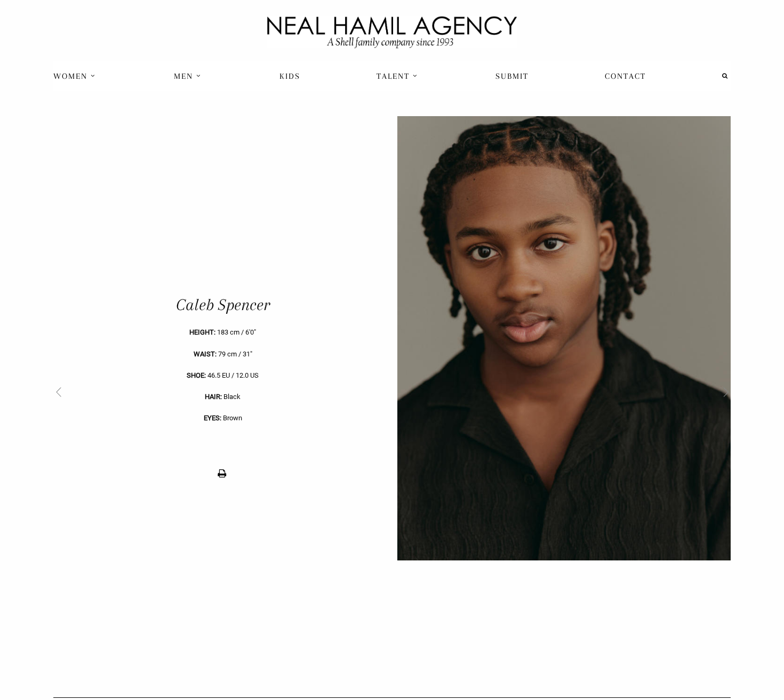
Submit (512, 76)
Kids (289, 76)
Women (72, 76)
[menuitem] (75, 76)
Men (185, 76)
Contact (625, 76)
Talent (395, 76)
